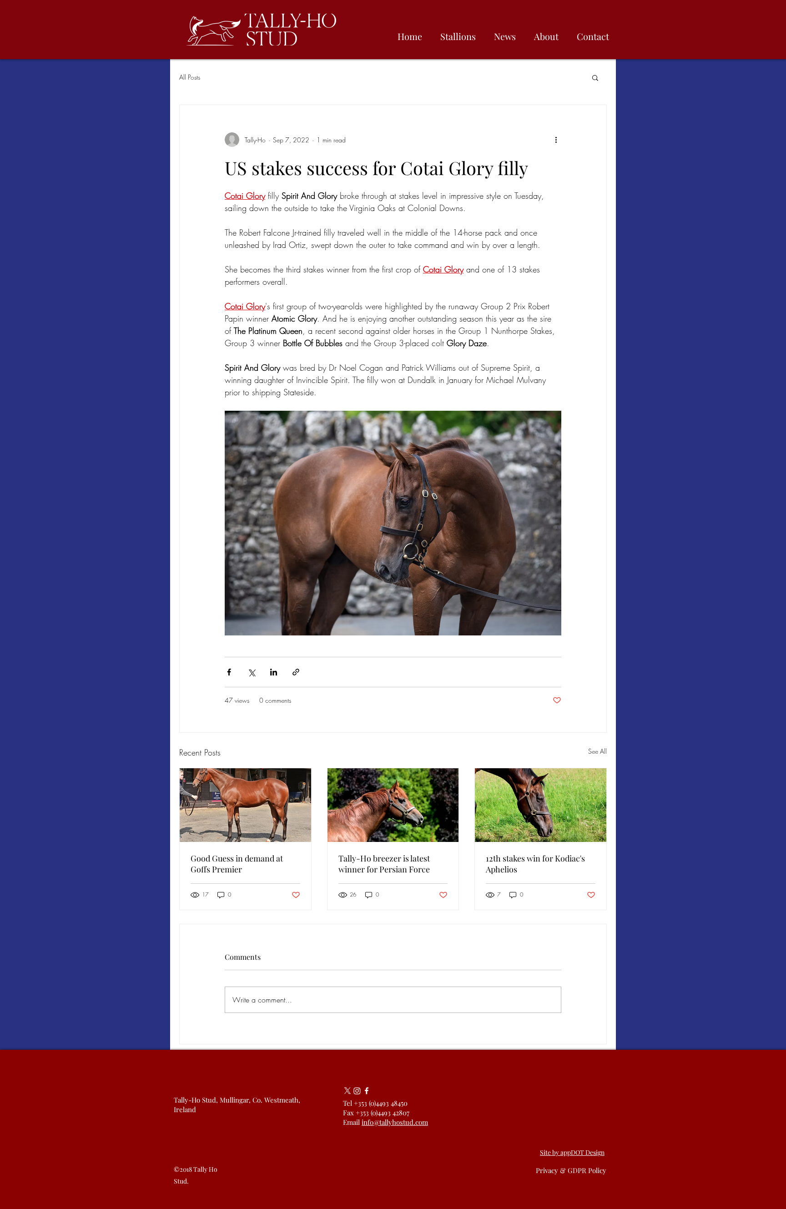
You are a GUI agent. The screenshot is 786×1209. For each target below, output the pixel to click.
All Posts (189, 77)
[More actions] (555, 139)
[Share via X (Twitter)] (251, 672)
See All (597, 751)
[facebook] (366, 1090)
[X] (347, 1090)
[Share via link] (296, 672)
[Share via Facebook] (229, 672)
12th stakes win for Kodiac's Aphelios (535, 864)
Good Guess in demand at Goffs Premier (237, 864)
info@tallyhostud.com (395, 1122)
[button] (595, 77)
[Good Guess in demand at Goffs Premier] (245, 805)
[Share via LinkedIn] (273, 672)
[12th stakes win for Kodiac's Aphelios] (540, 805)
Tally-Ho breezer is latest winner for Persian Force (384, 864)
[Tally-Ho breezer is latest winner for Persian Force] (393, 805)
